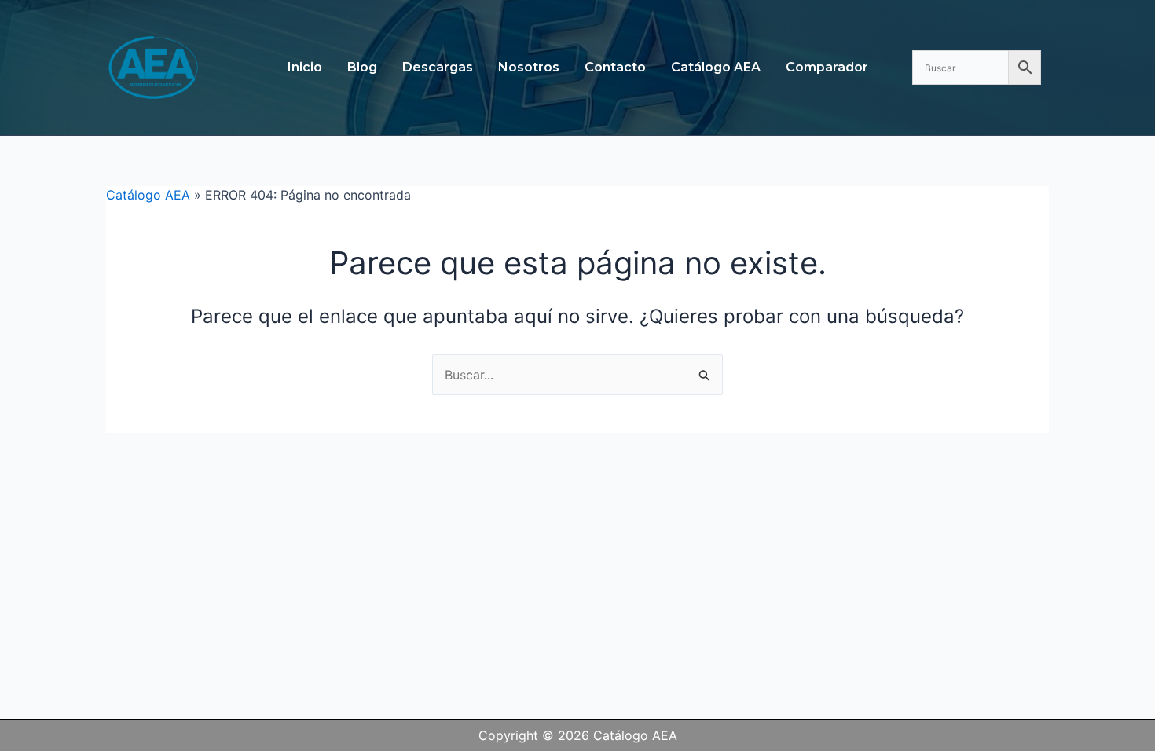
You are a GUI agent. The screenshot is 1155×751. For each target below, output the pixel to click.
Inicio (305, 67)
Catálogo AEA (716, 67)
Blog (362, 67)
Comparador (827, 67)
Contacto (615, 67)
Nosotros (528, 67)
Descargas (437, 67)
